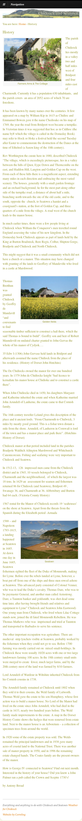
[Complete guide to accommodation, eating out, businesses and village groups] (41, 16)
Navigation (17, 4)
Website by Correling (14, 814)
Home (22, 24)
